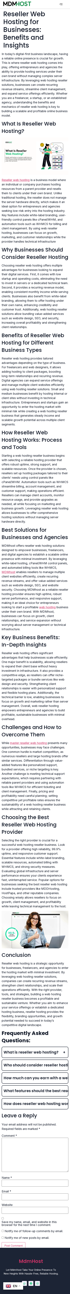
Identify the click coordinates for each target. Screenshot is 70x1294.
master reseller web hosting (28, 743)
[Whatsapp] (24, 1283)
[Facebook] (30, 1283)
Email (6, 1191)
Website (7, 1204)
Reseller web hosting (16, 180)
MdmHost (31, 1261)
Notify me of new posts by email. (27, 1237)
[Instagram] (37, 1283)
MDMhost (8, 572)
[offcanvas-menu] (61, 4)
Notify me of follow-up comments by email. (34, 1231)
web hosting (47, 607)
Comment (9, 1135)
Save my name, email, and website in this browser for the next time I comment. (29, 1223)
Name (7, 1177)
